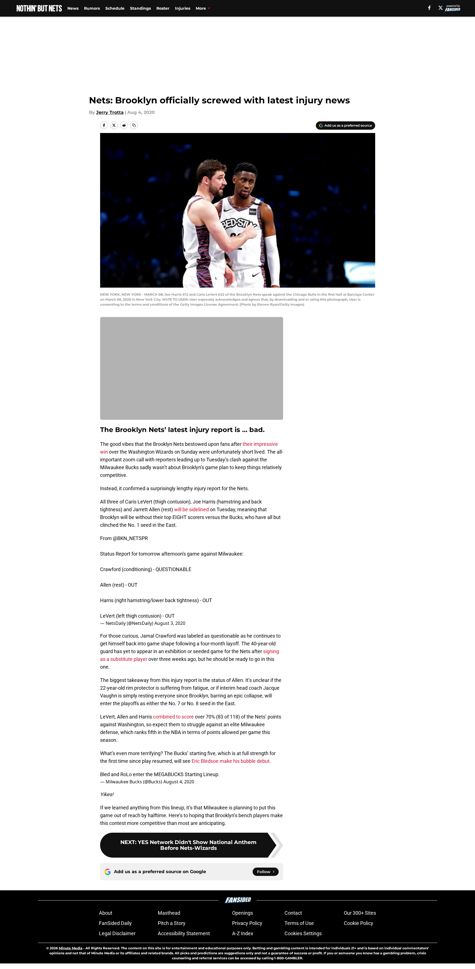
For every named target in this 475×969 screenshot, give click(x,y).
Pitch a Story (172, 923)
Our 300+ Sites (360, 913)
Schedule (115, 8)
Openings (242, 913)
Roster (162, 8)
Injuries (182, 8)
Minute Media (70, 948)
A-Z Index (242, 933)
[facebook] (429, 8)
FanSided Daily (115, 923)
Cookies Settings (303, 933)
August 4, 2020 (178, 782)
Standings (140, 8)
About (105, 913)
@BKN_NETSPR (130, 538)
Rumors (92, 8)
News (72, 8)
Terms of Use (299, 923)
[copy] (134, 125)
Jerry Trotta (110, 112)
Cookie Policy (358, 923)
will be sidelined (191, 509)
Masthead (169, 913)
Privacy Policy (247, 923)
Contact (293, 913)
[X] (440, 8)
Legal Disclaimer (117, 933)
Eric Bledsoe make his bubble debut (231, 761)
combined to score (173, 717)
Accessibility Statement (184, 933)
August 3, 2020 (169, 623)
